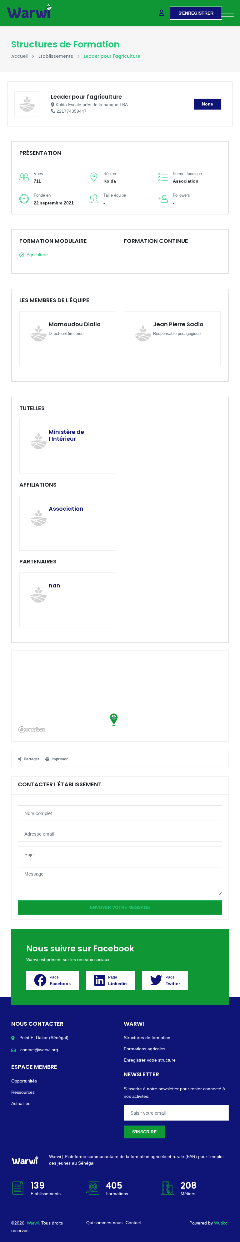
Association (66, 509)
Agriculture (37, 254)
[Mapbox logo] (32, 729)
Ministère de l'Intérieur (66, 435)
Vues (38, 173)
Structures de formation (147, 1037)
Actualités (20, 1103)
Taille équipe (114, 195)
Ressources (23, 1092)
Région (109, 173)
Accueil (19, 56)
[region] (120, 696)
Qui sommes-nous (104, 1222)
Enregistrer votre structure (150, 1060)
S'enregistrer (195, 13)
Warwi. (34, 1222)
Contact (133, 1222)
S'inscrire (144, 1131)
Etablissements (55, 56)
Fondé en (42, 195)
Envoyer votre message (120, 907)
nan (54, 585)
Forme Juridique (187, 173)
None (207, 103)
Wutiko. (221, 1222)
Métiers (188, 1193)
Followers (181, 195)
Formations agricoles (144, 1048)
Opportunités (24, 1080)
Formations (117, 1193)
